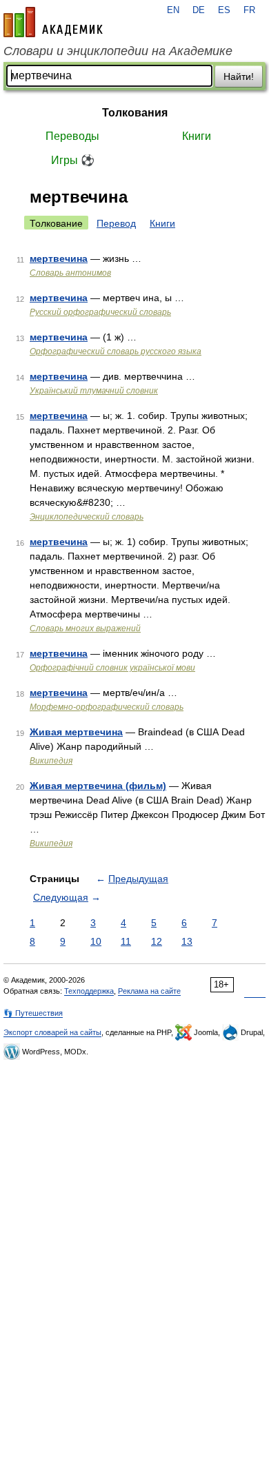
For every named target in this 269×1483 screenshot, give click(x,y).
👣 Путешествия (33, 1013)
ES (224, 10)
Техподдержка (89, 991)
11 (126, 941)
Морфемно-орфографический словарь (106, 707)
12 (156, 941)
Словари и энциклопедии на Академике (117, 51)
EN (173, 10)
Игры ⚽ (72, 160)
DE (198, 10)
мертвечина (59, 258)
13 (186, 941)
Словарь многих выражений (85, 628)
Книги (196, 136)
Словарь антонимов (70, 273)
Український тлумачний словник (94, 391)
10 (95, 941)
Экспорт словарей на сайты (52, 1032)
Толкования (135, 113)
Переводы (72, 136)
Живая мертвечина (76, 731)
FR (249, 10)
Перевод (116, 223)
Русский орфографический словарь (100, 312)
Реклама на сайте (149, 991)
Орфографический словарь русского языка (115, 351)
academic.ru (53, 22)
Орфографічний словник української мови (112, 668)
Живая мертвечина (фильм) (98, 785)
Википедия (51, 761)
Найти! (238, 76)
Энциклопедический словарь (86, 517)
